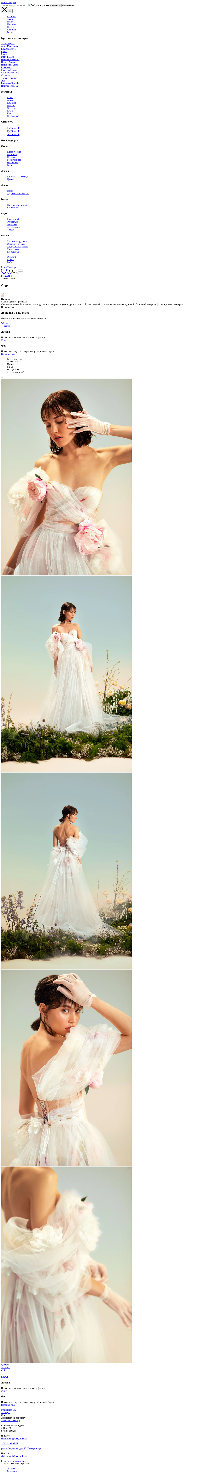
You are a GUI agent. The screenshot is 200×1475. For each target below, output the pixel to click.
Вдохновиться (8, 354)
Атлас (10, 97)
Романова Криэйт (10, 83)
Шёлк (10, 110)
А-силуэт (11, 16)
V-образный (13, 207)
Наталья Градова (9, 86)
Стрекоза (5, 75)
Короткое (11, 29)
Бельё (10, 32)
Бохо (9, 165)
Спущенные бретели (17, 246)
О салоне (11, 257)
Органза (11, 108)
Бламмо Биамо (8, 49)
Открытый (12, 221)
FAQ (9, 262)
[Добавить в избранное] (2, 293)
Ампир (10, 19)
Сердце (10, 229)
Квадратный (13, 219)
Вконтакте (12, 1471)
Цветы (10, 179)
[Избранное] (4, 273)
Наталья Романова (10, 59)
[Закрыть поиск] (4, 10)
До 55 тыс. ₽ (13, 128)
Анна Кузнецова (9, 46)
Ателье (10, 259)
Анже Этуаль (7, 43)
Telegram (5, 326)
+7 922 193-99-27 (9, 1443)
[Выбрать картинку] (10, 11)
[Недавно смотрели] (9, 273)
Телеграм (11, 1468)
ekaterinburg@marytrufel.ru (14, 1438)
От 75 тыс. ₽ (13, 134)
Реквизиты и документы (13, 1461)
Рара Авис (6, 67)
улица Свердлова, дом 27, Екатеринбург (21, 1448)
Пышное (11, 24)
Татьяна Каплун (9, 78)
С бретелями (13, 249)
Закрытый (12, 224)
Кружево (11, 103)
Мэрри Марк (7, 57)
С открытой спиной (17, 205)
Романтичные (14, 160)
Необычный (13, 116)
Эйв (3, 80)
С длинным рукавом (17, 241)
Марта (4, 54)
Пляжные (12, 154)
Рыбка (10, 21)
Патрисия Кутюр (9, 64)
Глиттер (11, 105)
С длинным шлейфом (18, 193)
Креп (9, 113)
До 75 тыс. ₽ (13, 131)
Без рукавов (13, 252)
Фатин (10, 100)
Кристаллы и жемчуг (17, 176)
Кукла (4, 51)
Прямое (11, 27)
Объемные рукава (16, 244)
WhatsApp (6, 323)
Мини (10, 190)
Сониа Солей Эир (10, 72)
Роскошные (12, 162)
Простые (11, 157)
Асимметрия (13, 227)
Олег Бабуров (8, 62)
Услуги (4, 340)
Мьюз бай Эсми (9, 70)
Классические (14, 152)
